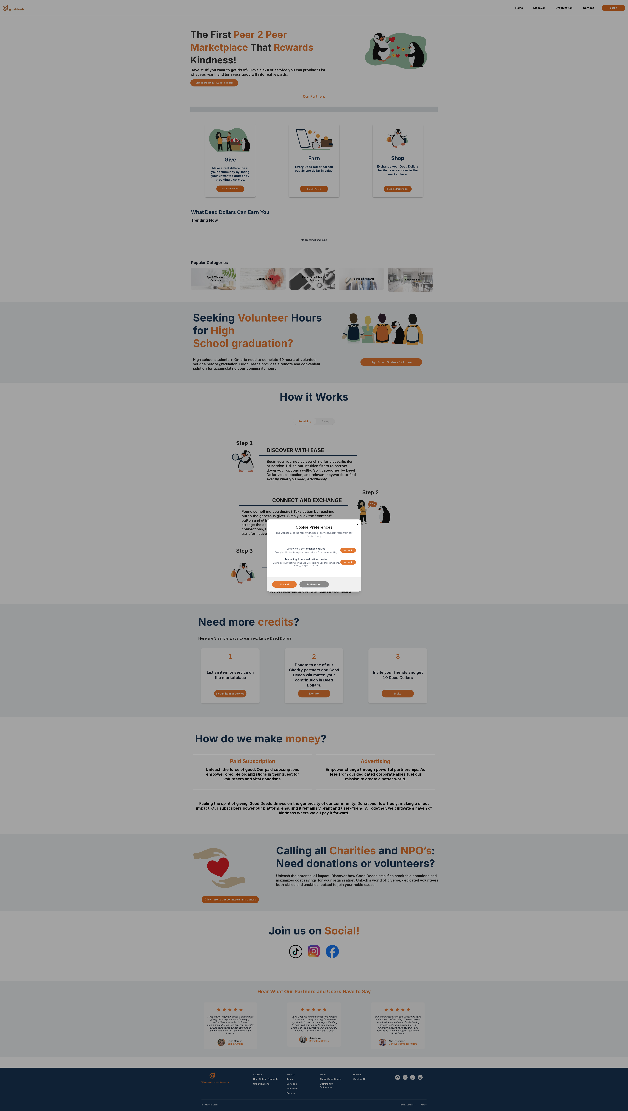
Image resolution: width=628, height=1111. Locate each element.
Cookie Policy (314, 536)
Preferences (314, 584)
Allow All (284, 584)
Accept (348, 550)
